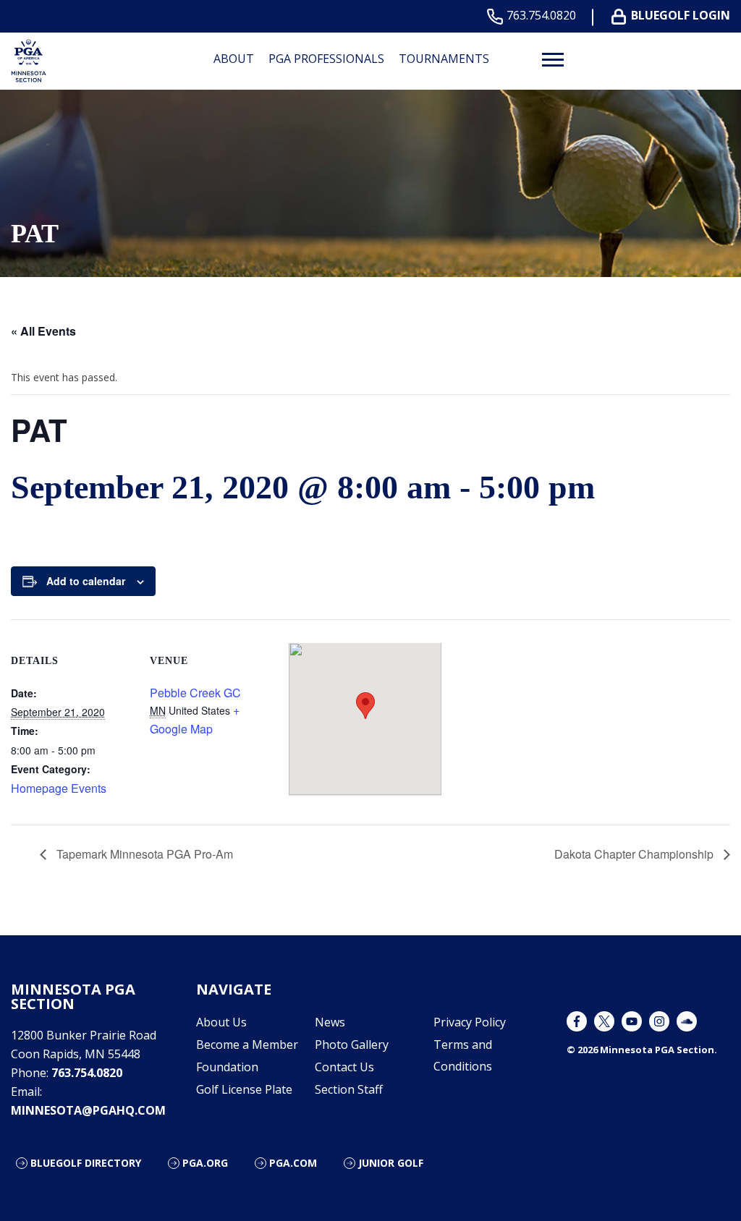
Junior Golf (390, 1163)
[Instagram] (659, 1021)
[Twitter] (604, 1021)
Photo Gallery (352, 1044)
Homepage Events (58, 788)
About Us (221, 1022)
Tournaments (444, 59)
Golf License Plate (244, 1089)
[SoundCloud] (687, 1021)
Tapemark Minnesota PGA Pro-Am (143, 854)
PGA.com (293, 1163)
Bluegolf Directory (85, 1163)
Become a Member (247, 1044)
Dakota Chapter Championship (635, 854)
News (330, 1022)
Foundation (227, 1067)
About (233, 59)
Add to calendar (85, 581)
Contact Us (344, 1067)
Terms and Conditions (462, 1055)
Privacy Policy (469, 1022)
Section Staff (349, 1089)
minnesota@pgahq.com (88, 1110)
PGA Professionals (326, 59)
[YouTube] (632, 1021)
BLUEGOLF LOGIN (680, 16)
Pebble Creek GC (195, 692)
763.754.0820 (541, 16)
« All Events (43, 331)
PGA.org (205, 1163)
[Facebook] (577, 1021)
